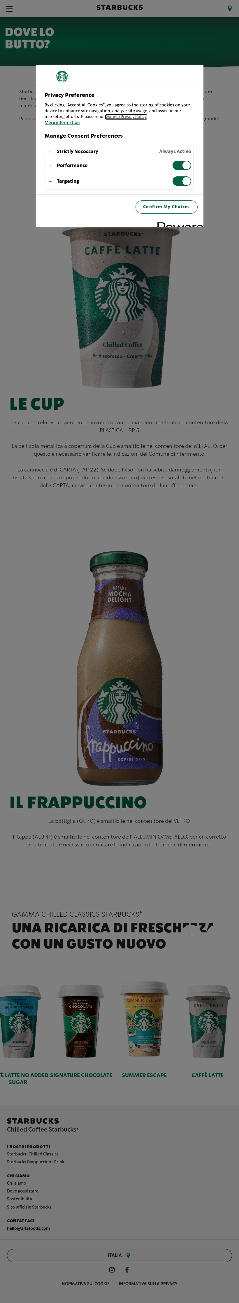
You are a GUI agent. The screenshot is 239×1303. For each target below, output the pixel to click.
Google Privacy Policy (126, 117)
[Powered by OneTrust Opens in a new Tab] (178, 223)
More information (62, 123)
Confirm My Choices (166, 207)
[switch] (182, 165)
